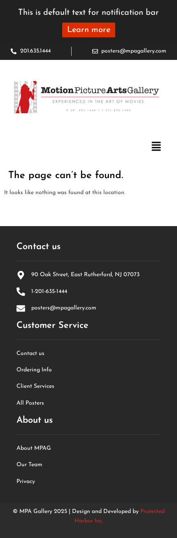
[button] (156, 147)
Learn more (88, 30)
